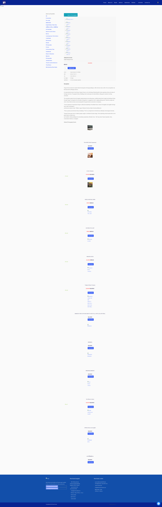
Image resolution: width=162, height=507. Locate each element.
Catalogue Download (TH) (52, 488)
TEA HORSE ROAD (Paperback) (90, 142)
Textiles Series (49, 60)
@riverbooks (73, 496)
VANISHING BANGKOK (90, 370)
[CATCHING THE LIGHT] (90, 212)
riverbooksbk (73, 498)
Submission (127, 2)
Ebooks (47, 42)
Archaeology (48, 29)
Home (104, 2)
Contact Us (147, 2)
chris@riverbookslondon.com (100, 487)
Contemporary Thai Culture (52, 36)
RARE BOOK (48, 22)
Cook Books (48, 38)
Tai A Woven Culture (90, 399)
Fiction (47, 47)
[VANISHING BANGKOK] (90, 355)
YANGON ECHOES (90, 256)
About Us (110, 2)
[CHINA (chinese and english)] (90, 412)
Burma (47, 33)
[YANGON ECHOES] (90, 241)
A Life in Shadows (90, 171)
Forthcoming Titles (50, 49)
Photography (49, 58)
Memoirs (48, 56)
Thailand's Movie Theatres (90, 285)
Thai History (48, 64)
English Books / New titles (51, 24)
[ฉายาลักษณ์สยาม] (90, 440)
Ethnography (49, 44)
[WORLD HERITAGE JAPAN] (90, 184)
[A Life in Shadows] (90, 155)
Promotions (48, 18)
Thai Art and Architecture (51, 62)
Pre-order (48, 20)
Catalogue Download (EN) (52, 486)
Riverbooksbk (73, 494)
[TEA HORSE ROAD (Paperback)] (90, 127)
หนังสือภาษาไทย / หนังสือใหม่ (52, 27)
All (46, 15)
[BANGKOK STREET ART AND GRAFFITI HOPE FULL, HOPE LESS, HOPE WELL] (90, 302)
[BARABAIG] (90, 326)
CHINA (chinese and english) (90, 427)
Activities (140, 2)
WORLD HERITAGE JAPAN (90, 199)
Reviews (133, 2)
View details (90, 148)
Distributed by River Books (51, 67)
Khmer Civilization (50, 53)
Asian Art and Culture (50, 31)
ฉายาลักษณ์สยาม (90, 456)
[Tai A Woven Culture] (90, 383)
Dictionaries (48, 40)
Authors (121, 2)
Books (115, 2)
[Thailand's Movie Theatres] (90, 269)
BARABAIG (90, 342)
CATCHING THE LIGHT (90, 228)
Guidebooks (48, 51)
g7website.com (114, 504)
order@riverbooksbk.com (75, 490)
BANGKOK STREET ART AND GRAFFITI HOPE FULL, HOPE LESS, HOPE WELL (90, 313)
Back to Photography (72, 15)
